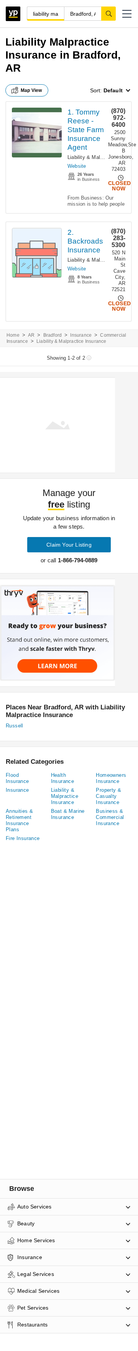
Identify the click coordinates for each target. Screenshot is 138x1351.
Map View (31, 90)
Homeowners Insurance (111, 778)
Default (113, 90)
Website (76, 166)
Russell (14, 726)
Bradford (52, 335)
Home (13, 335)
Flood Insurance (17, 778)
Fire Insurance (23, 838)
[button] (126, 14)
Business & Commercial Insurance (110, 817)
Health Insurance (62, 778)
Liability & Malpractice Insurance (64, 796)
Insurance (81, 335)
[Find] (108, 13)
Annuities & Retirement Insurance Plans (19, 820)
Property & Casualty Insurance (108, 796)
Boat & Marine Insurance (68, 814)
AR (31, 335)
